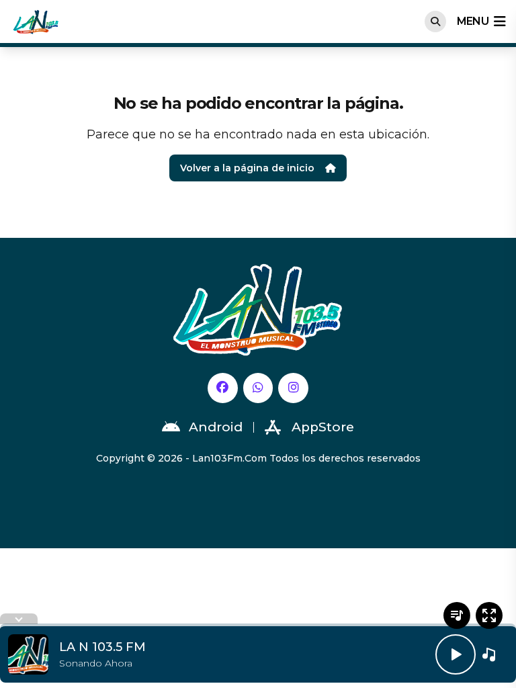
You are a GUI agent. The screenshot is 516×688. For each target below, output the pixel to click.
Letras (456, 615)
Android (216, 427)
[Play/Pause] (455, 654)
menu (472, 21)
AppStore (323, 427)
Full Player (489, 615)
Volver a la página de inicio (247, 168)
